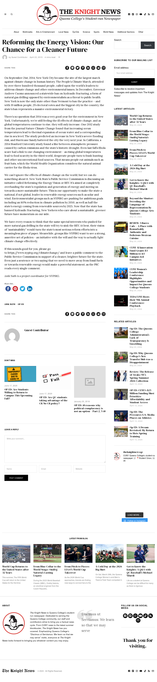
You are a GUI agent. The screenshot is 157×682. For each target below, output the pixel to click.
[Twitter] (133, 14)
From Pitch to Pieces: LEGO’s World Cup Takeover (142, 153)
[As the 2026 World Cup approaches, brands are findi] (134, 469)
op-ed (21, 304)
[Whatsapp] (93, 68)
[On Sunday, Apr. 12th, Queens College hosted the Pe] (134, 506)
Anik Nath (9, 304)
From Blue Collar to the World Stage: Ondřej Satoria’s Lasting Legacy (141, 136)
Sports (97, 31)
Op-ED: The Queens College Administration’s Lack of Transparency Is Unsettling (141, 336)
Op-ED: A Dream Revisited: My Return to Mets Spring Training (142, 432)
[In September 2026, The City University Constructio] (149, 497)
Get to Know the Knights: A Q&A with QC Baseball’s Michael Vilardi (142, 184)
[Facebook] (129, 14)
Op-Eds (75, 31)
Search (117, 39)
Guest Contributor (19, 57)
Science (86, 31)
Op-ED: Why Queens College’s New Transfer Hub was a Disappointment (141, 357)
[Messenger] (72, 68)
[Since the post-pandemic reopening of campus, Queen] (119, 506)
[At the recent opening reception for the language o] (149, 487)
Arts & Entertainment (45, 31)
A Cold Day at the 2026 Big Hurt (140, 167)
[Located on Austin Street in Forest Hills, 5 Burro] (119, 478)
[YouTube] (141, 14)
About (16, 31)
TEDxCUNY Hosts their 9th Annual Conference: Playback (139, 301)
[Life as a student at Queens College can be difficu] (134, 497)
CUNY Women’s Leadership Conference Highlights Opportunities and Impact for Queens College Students (141, 278)
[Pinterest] (83, 68)
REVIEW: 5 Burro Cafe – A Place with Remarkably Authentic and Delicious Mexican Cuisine (141, 230)
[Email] (153, 14)
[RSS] (149, 14)
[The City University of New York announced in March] (149, 478)
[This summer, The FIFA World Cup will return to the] (119, 469)
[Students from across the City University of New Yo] (134, 487)
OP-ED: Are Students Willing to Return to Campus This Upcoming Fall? (18, 394)
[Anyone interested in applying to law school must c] (149, 506)
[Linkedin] (88, 68)
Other (140, 31)
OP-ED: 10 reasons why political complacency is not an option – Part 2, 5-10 (89, 408)
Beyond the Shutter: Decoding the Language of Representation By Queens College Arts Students (142, 206)
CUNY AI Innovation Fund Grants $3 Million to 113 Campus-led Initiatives (141, 253)
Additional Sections (126, 31)
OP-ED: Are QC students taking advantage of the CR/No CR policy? (53, 400)
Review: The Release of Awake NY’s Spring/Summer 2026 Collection (142, 376)
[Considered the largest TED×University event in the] (119, 487)
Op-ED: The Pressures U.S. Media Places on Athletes (142, 415)
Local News (63, 31)
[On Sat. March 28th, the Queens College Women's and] (134, 478)
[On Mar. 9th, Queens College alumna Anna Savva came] (119, 497)
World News (108, 31)
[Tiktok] (145, 14)
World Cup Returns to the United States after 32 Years (141, 119)
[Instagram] (136, 14)
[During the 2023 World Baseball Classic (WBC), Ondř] (149, 469)
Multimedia (27, 31)
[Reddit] (98, 68)
